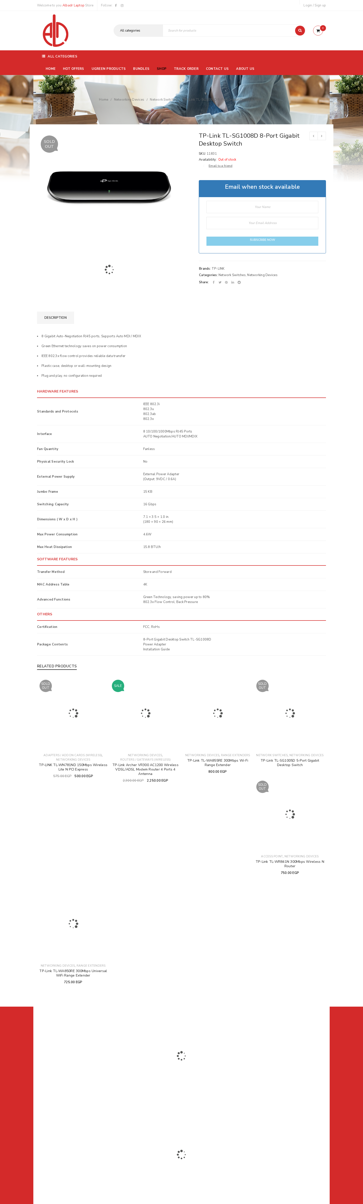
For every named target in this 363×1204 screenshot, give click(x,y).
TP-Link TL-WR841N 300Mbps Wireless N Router (290, 863)
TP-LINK (218, 268)
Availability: (208, 159)
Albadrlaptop (149, 1116)
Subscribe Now (262, 240)
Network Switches (163, 99)
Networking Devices (129, 99)
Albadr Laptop (73, 5)
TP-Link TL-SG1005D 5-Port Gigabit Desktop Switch (290, 762)
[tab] (55, 318)
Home (103, 99)
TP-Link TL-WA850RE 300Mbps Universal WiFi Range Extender (73, 973)
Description (55, 318)
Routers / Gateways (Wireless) (145, 760)
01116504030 (68, 1083)
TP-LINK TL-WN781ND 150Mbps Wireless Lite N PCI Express (73, 767)
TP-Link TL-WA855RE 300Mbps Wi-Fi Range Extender (217, 762)
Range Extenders (235, 755)
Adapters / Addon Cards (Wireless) (72, 755)
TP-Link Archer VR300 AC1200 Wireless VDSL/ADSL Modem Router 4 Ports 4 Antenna (145, 769)
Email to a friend (220, 166)
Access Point (272, 856)
